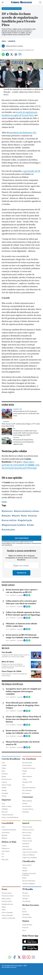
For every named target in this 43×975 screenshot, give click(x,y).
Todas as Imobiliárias (28, 855)
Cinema (4, 845)
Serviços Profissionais (28, 881)
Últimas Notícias (27, 776)
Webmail (4, 838)
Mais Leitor (5, 859)
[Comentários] (20, 55)
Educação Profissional (28, 787)
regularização (25, 520)
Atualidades (25, 914)
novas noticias (10, 520)
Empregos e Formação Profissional (29, 874)
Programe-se (5, 848)
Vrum (4, 889)
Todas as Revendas (7, 915)
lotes (24, 515)
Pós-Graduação (27, 790)
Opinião (4, 787)
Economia (5, 774)
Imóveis (24, 868)
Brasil (3, 771)
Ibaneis (16, 515)
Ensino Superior (27, 765)
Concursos (27, 797)
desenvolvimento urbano (27, 511)
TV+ (3, 857)
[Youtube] (28, 957)
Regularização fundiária (14, 525)
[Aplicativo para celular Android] (30, 948)
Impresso (6, 800)
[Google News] (15, 55)
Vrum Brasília (26, 901)
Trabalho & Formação (28, 768)
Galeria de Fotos (27, 849)
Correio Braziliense (11, 759)
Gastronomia (5, 832)
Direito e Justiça (6, 806)
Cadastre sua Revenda (8, 918)
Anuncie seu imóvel (28, 830)
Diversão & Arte (6, 779)
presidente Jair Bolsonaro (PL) (22, 132)
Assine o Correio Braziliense (10, 817)
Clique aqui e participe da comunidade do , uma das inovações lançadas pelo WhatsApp (20, 465)
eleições (7, 515)
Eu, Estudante (29, 759)
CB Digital (5, 809)
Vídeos (4, 907)
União (31, 525)
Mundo (4, 776)
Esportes (4, 782)
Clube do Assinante (7, 814)
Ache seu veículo (7, 893)
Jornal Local (25, 896)
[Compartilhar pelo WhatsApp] (29, 595)
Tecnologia (5, 793)
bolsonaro (8, 511)
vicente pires (9, 529)
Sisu (23, 785)
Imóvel (25, 823)
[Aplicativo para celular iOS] (30, 941)
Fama (3, 827)
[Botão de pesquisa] (40, 2)
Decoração (25, 846)
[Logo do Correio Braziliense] (21, 2)
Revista (24, 911)
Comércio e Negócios (28, 883)
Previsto (24, 803)
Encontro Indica (27, 917)
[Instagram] (24, 957)
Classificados (28, 861)
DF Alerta (25, 893)
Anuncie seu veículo (7, 896)
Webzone (4, 835)
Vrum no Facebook (7, 912)
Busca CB (4, 812)
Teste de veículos (7, 901)
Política (4, 768)
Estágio (24, 771)
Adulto (24, 878)
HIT (3, 854)
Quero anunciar (27, 865)
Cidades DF (11, 41)
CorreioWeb (7, 823)
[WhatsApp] (3, 55)
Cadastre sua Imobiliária (29, 857)
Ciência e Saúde (6, 785)
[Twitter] (11, 55)
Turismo (4, 796)
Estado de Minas (27, 925)
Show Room (25, 843)
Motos (4, 910)
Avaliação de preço (7, 904)
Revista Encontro (30, 905)
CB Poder (25, 898)
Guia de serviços (27, 841)
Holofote (4, 790)
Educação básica (27, 762)
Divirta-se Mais (9, 842)
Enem (24, 774)
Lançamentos (26, 835)
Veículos (24, 870)
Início (4, 41)
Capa (3, 762)
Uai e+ (24, 930)
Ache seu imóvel (27, 827)
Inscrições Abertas (27, 809)
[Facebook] (7, 55)
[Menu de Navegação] (3, 2)
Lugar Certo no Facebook (29, 852)
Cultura (24, 779)
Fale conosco (26, 793)
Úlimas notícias (26, 838)
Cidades (4, 765)
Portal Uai (25, 927)
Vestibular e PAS (27, 782)
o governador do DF (31, 171)
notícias (33, 515)
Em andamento (26, 806)
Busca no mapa (26, 832)
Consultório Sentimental (9, 830)
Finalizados (25, 812)
